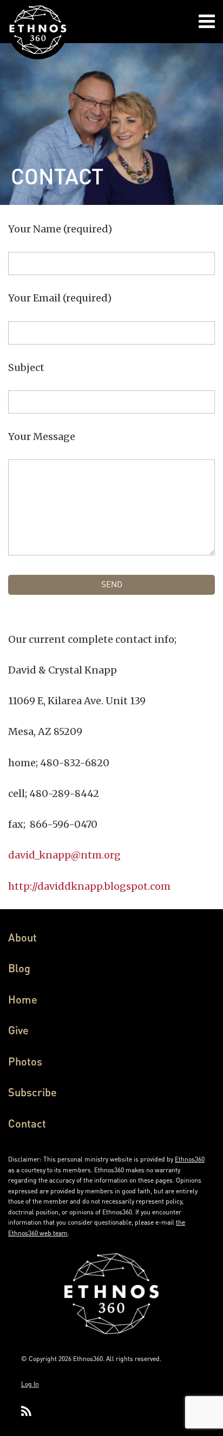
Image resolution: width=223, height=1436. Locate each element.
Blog (19, 968)
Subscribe (32, 1092)
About (22, 937)
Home (22, 999)
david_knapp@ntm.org (64, 855)
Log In (30, 1384)
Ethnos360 (190, 1159)
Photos (25, 1061)
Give (18, 1030)
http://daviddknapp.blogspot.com (89, 886)
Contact (27, 1123)
